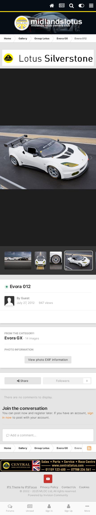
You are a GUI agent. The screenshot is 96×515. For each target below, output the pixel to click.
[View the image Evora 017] (56, 260)
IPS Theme (14, 487)
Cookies (84, 487)
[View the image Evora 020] (40, 260)
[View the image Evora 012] (78, 260)
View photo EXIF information (48, 359)
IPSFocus (31, 487)
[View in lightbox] (48, 157)
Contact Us (69, 487)
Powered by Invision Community (48, 495)
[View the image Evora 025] (17, 260)
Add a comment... (22, 435)
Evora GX (13, 338)
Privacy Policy (49, 487)
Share (23, 381)
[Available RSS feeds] (89, 448)
